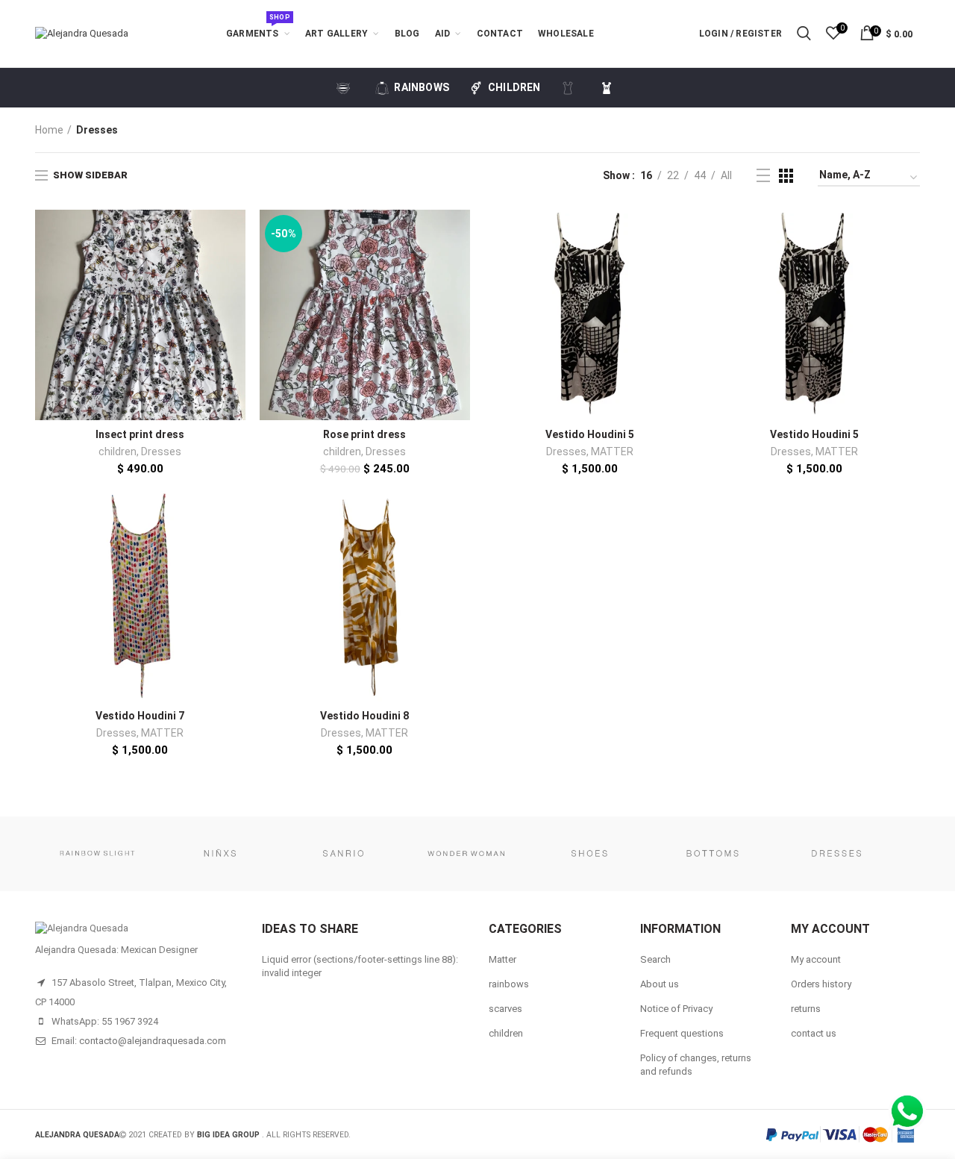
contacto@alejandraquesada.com (152, 1040)
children (117, 451)
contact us (813, 1033)
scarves (505, 1008)
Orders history (821, 984)
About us (659, 984)
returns (806, 1008)
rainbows (509, 984)
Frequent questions (682, 1033)
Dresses (161, 451)
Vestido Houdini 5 (589, 434)
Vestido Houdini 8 (364, 716)
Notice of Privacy (676, 1008)
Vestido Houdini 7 (140, 716)
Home (49, 130)
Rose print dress (364, 434)
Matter (502, 959)
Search (655, 959)
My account (816, 959)
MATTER (612, 451)
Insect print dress (140, 434)
